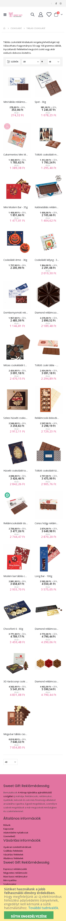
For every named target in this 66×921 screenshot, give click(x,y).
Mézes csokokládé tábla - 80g (15, 365)
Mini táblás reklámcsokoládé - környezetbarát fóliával (15, 101)
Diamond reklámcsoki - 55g (47, 312)
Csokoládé (16, 28)
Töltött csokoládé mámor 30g (47, 154)
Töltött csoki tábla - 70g (47, 365)
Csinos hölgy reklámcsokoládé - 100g (47, 523)
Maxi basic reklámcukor (15, 876)
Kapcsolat (8, 828)
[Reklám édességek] (15, 14)
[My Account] (41, 14)
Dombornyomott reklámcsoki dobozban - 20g (15, 312)
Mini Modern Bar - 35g (15, 207)
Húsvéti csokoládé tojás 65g (15, 470)
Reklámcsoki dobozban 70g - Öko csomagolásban (47, 418)
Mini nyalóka (9, 880)
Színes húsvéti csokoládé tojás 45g (15, 418)
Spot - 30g (40, 101)
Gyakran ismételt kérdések (17, 847)
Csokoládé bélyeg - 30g (47, 259)
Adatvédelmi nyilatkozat (15, 832)
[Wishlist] (48, 14)
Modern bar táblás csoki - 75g (15, 576)
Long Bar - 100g (43, 576)
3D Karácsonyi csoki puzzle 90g (15, 681)
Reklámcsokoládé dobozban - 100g (15, 523)
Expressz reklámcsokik (15, 869)
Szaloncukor (9, 884)
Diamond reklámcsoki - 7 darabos (47, 628)
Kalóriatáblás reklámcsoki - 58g (47, 207)
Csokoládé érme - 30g (15, 259)
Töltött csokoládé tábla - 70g (47, 470)
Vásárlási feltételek (13, 854)
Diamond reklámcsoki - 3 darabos (47, 681)
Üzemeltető (9, 836)
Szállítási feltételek (13, 850)
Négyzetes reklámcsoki (15, 872)
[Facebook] (56, 3)
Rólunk (6, 825)
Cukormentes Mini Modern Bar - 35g (15, 154)
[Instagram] (61, 3)
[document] (33, 903)
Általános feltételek (13, 858)
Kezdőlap (4, 28)
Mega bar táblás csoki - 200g (15, 734)
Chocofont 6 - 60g (13, 628)
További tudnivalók (43, 907)
